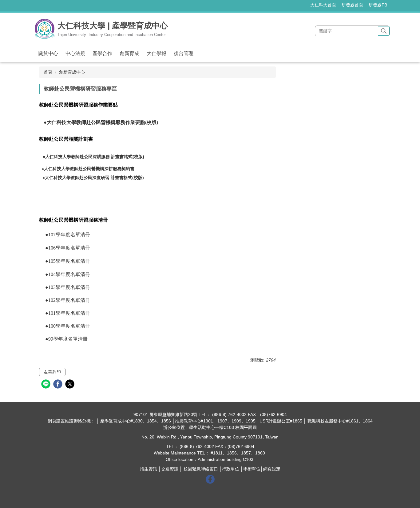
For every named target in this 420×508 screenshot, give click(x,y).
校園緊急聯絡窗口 (201, 468)
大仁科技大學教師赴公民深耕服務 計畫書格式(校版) (94, 156)
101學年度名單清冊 (69, 313)
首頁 (48, 72)
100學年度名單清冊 (70, 326)
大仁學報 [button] (156, 53)
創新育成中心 (72, 72)
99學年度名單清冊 (68, 339)
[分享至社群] (46, 384)
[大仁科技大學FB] (210, 478)
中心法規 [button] (75, 53)
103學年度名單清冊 (69, 287)
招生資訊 (148, 468)
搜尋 (384, 31)
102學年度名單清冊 (69, 300)
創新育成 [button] (129, 53)
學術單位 (251, 468)
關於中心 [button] (48, 53)
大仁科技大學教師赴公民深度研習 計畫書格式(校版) (94, 177)
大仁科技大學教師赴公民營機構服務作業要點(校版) (102, 122)
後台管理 (183, 53)
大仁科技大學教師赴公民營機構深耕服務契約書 (89, 168)
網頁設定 (271, 468)
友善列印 (52, 372)
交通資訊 (169, 468)
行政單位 (230, 468)
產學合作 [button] (102, 53)
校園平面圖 (246, 427)
